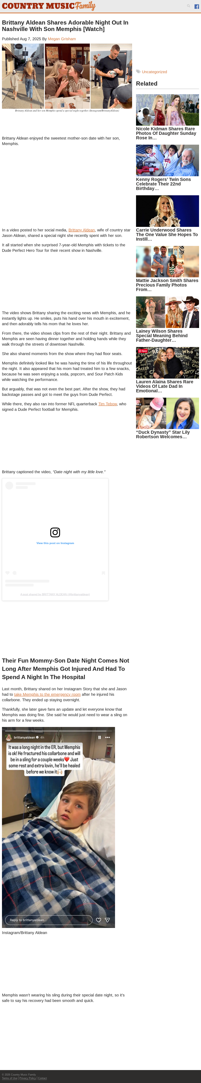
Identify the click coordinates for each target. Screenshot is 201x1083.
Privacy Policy (27, 1078)
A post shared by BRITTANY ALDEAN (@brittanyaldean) (55, 594)
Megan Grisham (62, 39)
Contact (42, 1078)
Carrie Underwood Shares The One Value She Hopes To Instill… (167, 234)
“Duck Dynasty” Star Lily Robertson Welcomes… (163, 434)
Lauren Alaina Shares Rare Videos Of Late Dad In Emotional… (164, 386)
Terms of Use (9, 1078)
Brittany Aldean (82, 230)
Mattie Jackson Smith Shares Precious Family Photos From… (167, 285)
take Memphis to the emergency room (47, 694)
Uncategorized (154, 72)
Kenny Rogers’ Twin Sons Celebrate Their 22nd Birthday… (163, 184)
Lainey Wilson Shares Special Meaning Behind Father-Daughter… (162, 336)
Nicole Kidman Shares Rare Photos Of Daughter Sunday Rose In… (166, 133)
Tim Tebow (107, 404)
